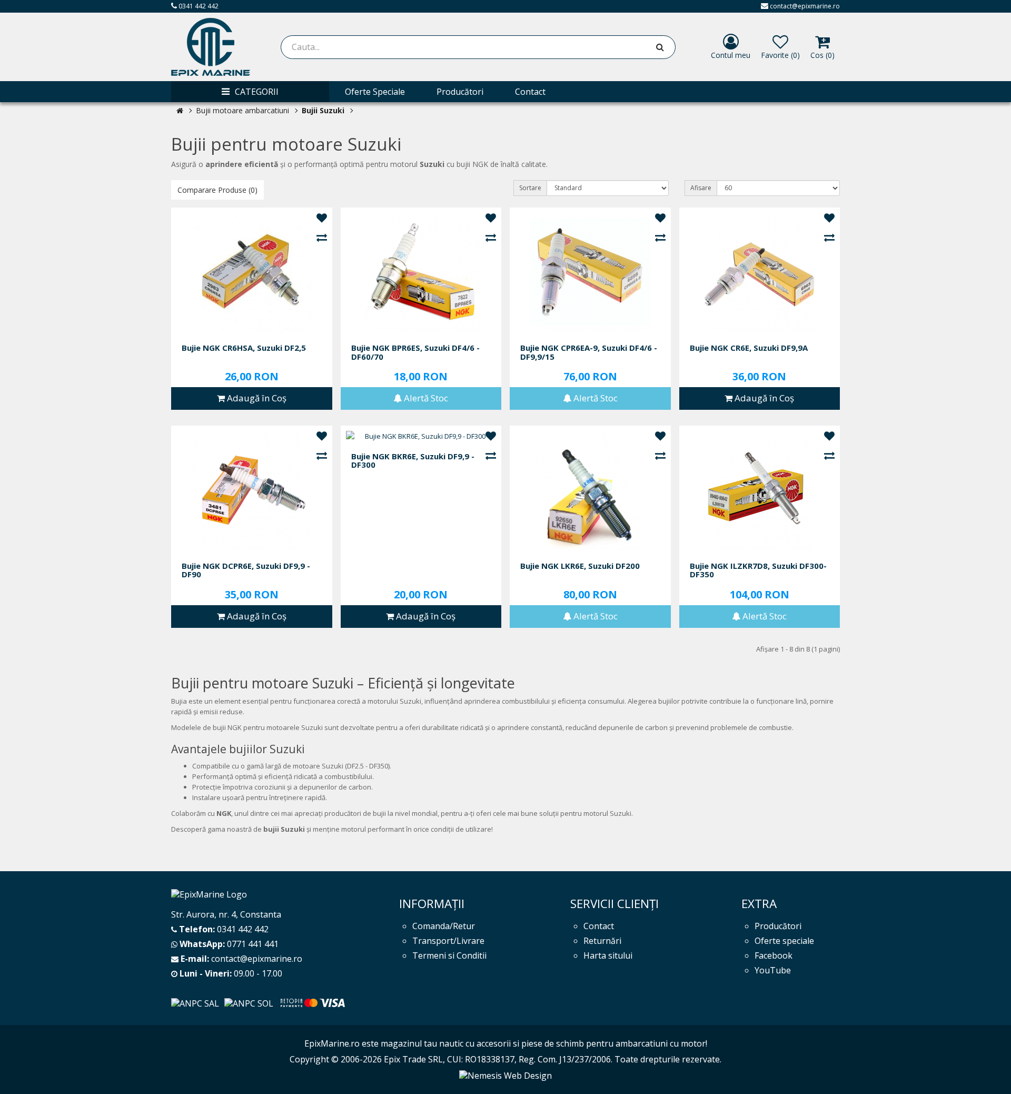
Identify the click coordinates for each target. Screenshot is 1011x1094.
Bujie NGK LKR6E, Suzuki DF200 (580, 565)
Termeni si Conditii (449, 955)
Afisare (700, 187)
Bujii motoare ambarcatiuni (242, 110)
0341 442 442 (198, 6)
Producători (778, 926)
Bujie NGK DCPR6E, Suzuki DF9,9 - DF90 (246, 570)
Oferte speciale (784, 941)
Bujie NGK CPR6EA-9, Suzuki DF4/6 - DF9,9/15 (588, 352)
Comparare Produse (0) (217, 190)
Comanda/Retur (443, 926)
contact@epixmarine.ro (805, 6)
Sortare (530, 187)
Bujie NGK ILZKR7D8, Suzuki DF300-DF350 (758, 570)
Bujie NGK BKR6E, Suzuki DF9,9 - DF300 (412, 460)
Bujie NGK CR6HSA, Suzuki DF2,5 (244, 347)
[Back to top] (989, 1072)
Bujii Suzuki (323, 110)
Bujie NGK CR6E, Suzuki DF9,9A (749, 347)
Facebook (773, 955)
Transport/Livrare (448, 941)
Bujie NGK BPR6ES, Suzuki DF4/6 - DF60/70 (415, 352)
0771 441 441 (253, 944)
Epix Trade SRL (413, 1059)
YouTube (773, 970)
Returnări (602, 941)
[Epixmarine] (210, 47)
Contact (598, 926)
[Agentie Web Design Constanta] (505, 1075)
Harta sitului (607, 955)
